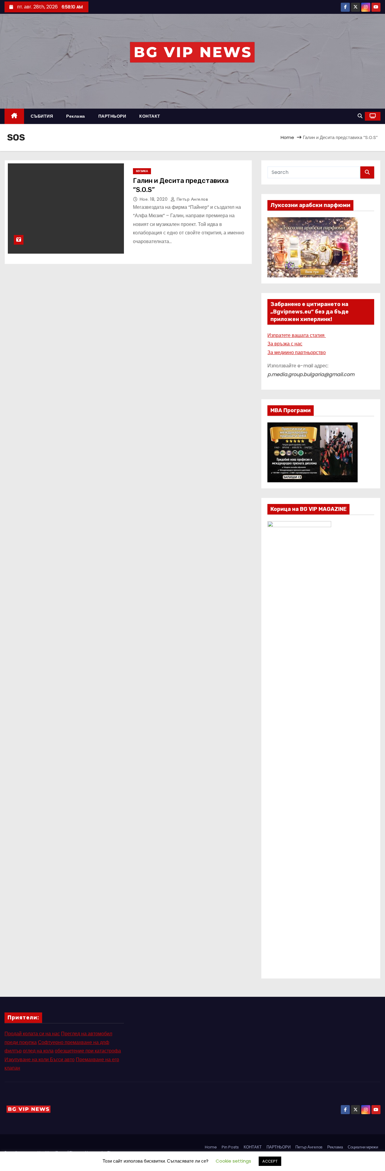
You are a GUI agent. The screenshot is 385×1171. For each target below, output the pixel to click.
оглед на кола (38, 1050)
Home (287, 137)
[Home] (14, 116)
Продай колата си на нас (32, 1033)
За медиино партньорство (296, 352)
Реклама (75, 116)
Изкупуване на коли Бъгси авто (40, 1059)
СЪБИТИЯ (42, 116)
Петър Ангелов (191, 199)
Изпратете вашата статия (296, 335)
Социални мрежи (363, 1147)
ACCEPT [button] (270, 1161)
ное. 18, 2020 (154, 199)
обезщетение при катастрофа (88, 1050)
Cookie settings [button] (233, 1161)
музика (142, 171)
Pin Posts (230, 1147)
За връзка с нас (284, 343)
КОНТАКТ (149, 116)
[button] (360, 116)
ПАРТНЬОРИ (112, 116)
